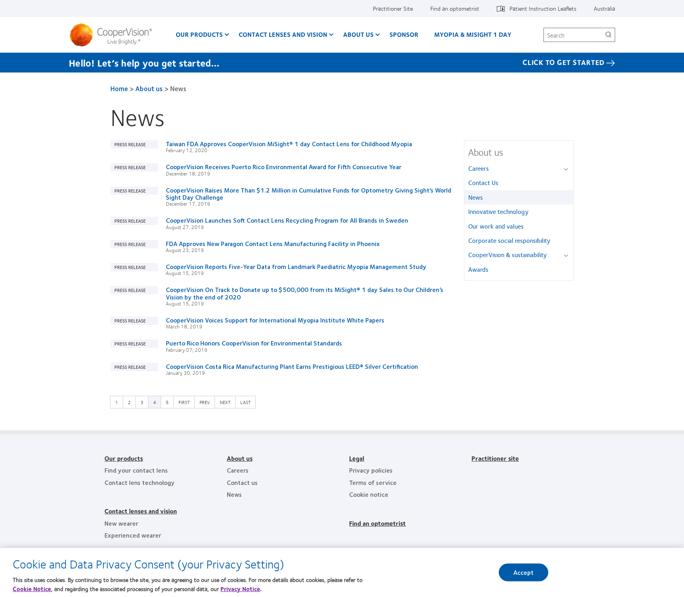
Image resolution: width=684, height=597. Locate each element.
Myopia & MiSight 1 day (472, 34)
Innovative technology (498, 211)
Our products (123, 458)
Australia (604, 8)
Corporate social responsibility (509, 240)
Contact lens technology (139, 482)
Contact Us (483, 182)
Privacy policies (371, 470)
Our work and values (496, 226)
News (475, 197)
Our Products (199, 34)
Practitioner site (495, 458)
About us (358, 34)
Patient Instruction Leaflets (542, 8)
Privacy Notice (240, 588)
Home (119, 88)
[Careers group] (567, 169)
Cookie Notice (32, 588)
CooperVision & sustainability (507, 254)
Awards (478, 269)
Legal (356, 458)
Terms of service (373, 482)
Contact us (242, 482)
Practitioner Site (393, 8)
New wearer (121, 523)
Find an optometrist (454, 8)
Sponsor (404, 34)
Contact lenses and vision (140, 511)
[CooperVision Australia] (114, 35)
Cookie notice (368, 494)
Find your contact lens (136, 470)
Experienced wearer (132, 535)
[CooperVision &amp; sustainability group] (567, 255)
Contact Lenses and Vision (283, 34)
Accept (523, 572)
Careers (478, 168)
